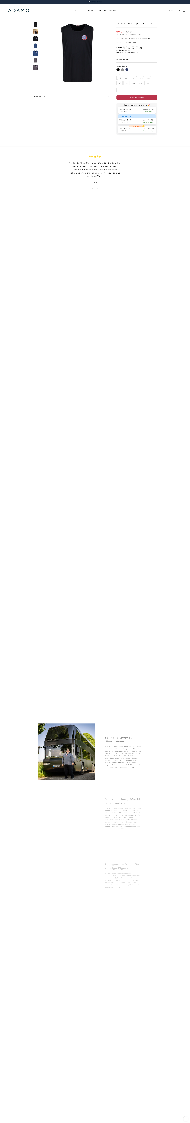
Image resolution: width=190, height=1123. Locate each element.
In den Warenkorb (137, 97)
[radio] (137, 110)
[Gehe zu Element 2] (35, 31)
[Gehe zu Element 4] (35, 46)
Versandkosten (135, 34)
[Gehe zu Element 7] (35, 67)
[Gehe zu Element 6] (35, 60)
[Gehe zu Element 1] (35, 24)
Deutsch (171, 10)
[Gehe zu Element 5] (35, 53)
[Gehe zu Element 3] (35, 38)
